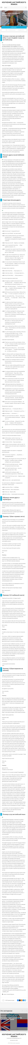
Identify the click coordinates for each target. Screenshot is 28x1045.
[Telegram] (25, 1000)
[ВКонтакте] (18, 1000)
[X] (20, 1000)
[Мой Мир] (23, 1000)
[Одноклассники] (21, 1000)
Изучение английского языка (14, 3)
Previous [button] (22, 1011)
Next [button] (26, 1011)
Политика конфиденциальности (14, 1038)
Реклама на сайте (14, 1040)
